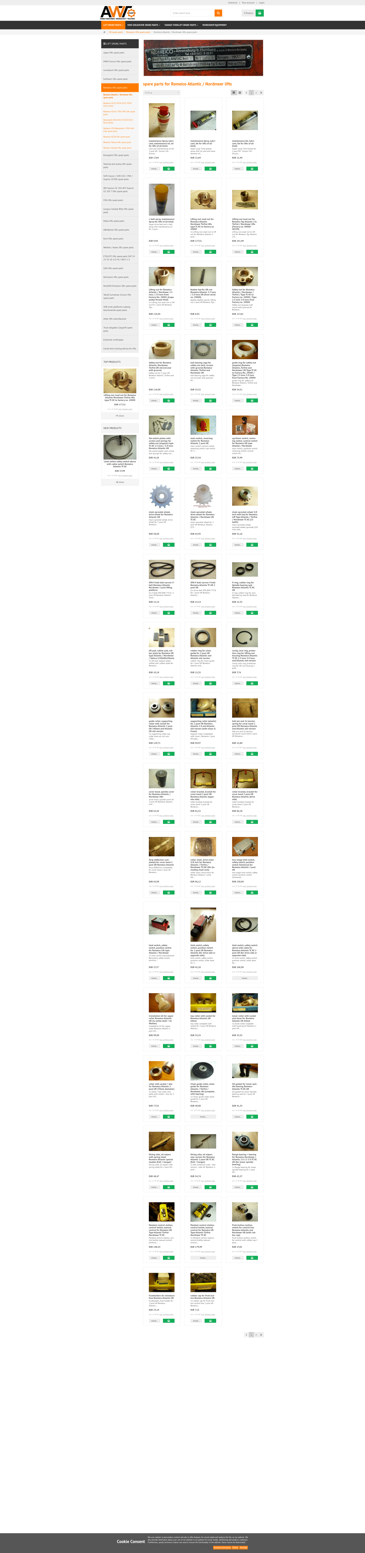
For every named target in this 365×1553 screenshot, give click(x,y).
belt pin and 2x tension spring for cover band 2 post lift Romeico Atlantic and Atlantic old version (244, 725)
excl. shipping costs (166, 162)
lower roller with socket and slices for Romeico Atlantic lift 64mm (244, 1018)
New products (113, 428)
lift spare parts (112, 24)
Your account (248, 2)
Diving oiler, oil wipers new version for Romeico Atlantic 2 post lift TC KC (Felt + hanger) (202, 1158)
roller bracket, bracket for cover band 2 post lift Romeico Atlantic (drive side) (244, 795)
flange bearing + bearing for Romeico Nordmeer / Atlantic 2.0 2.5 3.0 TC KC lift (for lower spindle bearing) (244, 1159)
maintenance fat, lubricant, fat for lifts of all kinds (243, 143)
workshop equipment (214, 24)
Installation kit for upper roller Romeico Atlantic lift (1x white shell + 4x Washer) (161, 1019)
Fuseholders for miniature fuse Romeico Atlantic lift (162, 1297)
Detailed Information (222, 1548)
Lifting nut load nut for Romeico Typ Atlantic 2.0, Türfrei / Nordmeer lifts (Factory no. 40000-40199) (244, 224)
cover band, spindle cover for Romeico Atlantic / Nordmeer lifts (161, 794)
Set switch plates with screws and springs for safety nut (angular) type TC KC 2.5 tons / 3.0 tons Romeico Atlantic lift (161, 443)
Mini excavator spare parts (143, 24)
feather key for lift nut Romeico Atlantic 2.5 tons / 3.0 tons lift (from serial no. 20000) (203, 293)
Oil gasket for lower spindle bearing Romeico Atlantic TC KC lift (244, 1086)
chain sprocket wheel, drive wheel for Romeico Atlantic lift (161, 515)
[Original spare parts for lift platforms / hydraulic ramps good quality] (123, 12)
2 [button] (256, 92)
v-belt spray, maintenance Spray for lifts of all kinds (161, 220)
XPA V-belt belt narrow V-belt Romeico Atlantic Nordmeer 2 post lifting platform (161, 586)
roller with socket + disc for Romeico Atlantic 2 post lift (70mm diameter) (161, 1086)
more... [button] (154, 168)
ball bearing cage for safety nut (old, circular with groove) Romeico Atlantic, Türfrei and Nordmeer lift (201, 367)
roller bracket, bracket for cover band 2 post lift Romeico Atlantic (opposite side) (203, 795)
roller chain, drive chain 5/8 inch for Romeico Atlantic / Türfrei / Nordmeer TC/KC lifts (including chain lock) (202, 864)
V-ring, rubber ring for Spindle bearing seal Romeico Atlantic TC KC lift (243, 586)
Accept (243, 1547)
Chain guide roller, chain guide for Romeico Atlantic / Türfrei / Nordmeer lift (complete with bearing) (202, 1088)
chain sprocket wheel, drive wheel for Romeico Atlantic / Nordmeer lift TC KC (202, 516)
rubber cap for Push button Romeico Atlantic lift (202, 1297)
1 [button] (251, 92)
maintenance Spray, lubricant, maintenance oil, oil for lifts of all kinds (161, 143)
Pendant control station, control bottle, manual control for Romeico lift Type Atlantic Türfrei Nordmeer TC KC (161, 1230)
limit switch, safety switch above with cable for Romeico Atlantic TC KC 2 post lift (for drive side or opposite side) (244, 950)
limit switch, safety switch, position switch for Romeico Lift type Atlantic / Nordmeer (160, 949)
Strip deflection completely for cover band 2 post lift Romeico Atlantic (161, 862)
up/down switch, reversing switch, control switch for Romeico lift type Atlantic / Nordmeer (244, 442)
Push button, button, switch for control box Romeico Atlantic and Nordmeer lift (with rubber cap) (244, 1230)
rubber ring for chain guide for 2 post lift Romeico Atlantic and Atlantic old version (200, 654)
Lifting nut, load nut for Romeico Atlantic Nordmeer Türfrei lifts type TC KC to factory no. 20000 (202, 224)
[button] (261, 92)
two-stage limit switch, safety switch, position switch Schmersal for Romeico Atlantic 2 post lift (244, 864)
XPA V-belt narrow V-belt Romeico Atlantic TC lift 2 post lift (202, 585)
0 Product (248, 13)
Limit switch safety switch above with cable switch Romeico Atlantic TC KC (120, 464)
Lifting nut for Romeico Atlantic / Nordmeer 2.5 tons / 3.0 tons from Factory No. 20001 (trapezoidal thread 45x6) (161, 294)
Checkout (232, 2)
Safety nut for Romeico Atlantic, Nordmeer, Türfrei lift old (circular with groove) (160, 366)
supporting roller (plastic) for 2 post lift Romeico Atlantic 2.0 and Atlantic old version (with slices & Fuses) (203, 726)
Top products (112, 361)
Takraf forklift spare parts (180, 24)
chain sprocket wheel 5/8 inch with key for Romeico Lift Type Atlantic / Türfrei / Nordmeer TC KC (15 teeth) (244, 517)
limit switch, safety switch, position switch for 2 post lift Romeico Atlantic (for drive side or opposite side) (202, 950)
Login (261, 2)
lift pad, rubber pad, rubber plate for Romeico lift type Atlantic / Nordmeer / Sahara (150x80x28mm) (161, 654)
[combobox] (161, 92)
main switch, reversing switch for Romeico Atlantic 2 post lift (201, 441)
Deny (235, 1547)
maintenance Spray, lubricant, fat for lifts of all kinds (203, 143)
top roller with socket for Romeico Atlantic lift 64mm (202, 1018)
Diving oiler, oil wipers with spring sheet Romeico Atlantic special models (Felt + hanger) (161, 1158)
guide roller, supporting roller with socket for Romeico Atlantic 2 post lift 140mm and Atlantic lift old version (160, 726)
